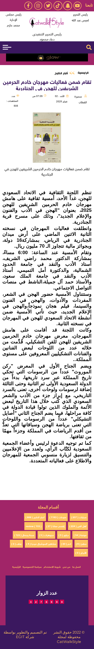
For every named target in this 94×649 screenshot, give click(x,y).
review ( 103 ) (33, 526)
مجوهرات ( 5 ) (46, 534)
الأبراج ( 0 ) (81, 552)
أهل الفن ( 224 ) (78, 526)
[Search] (89, 47)
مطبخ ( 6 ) (81, 543)
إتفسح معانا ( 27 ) (55, 526)
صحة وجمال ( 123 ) (24, 534)
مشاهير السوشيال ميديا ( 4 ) (41, 543)
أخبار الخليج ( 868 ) (35, 517)
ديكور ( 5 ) (64, 534)
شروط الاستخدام (52, 566)
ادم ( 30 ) (66, 543)
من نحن (66, 566)
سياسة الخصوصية (32, 566)
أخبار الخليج (61, 73)
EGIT (20, 637)
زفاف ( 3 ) (16, 543)
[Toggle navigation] (7, 47)
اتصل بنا (76, 566)
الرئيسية (83, 72)
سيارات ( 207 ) (79, 517)
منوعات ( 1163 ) (57, 517)
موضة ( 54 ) (80, 534)
